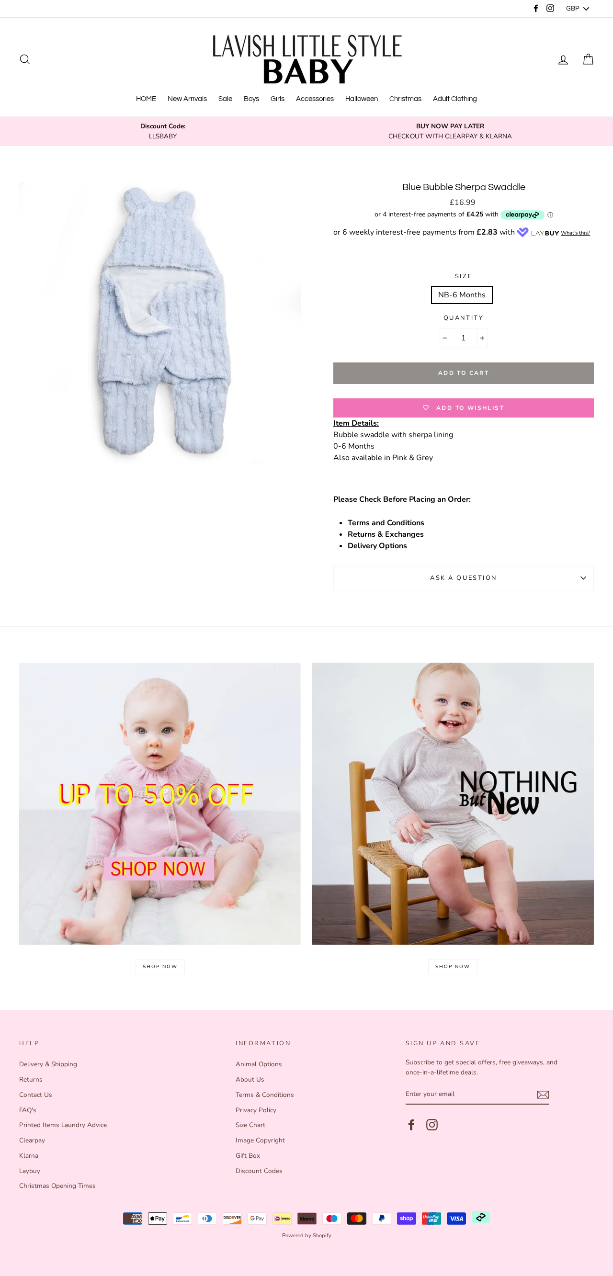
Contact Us (35, 1094)
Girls (277, 98)
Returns (31, 1079)
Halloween (361, 98)
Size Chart (250, 1124)
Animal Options (259, 1064)
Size (463, 276)
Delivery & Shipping (48, 1064)
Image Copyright (260, 1140)
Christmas (405, 98)
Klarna (28, 1155)
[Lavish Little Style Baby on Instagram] (432, 1124)
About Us (250, 1079)
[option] (162, 131)
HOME (146, 98)
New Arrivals (187, 98)
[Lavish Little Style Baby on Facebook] (411, 1124)
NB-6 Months (462, 295)
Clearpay (32, 1140)
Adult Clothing (455, 98)
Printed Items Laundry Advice (63, 1124)
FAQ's (27, 1110)
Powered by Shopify (306, 1235)
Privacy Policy (256, 1110)
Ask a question (463, 578)
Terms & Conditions (265, 1094)
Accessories (315, 98)
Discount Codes (259, 1170)
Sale (225, 98)
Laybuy (29, 1170)
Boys (251, 98)
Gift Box (248, 1155)
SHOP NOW (160, 966)
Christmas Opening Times (57, 1185)
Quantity (463, 318)
